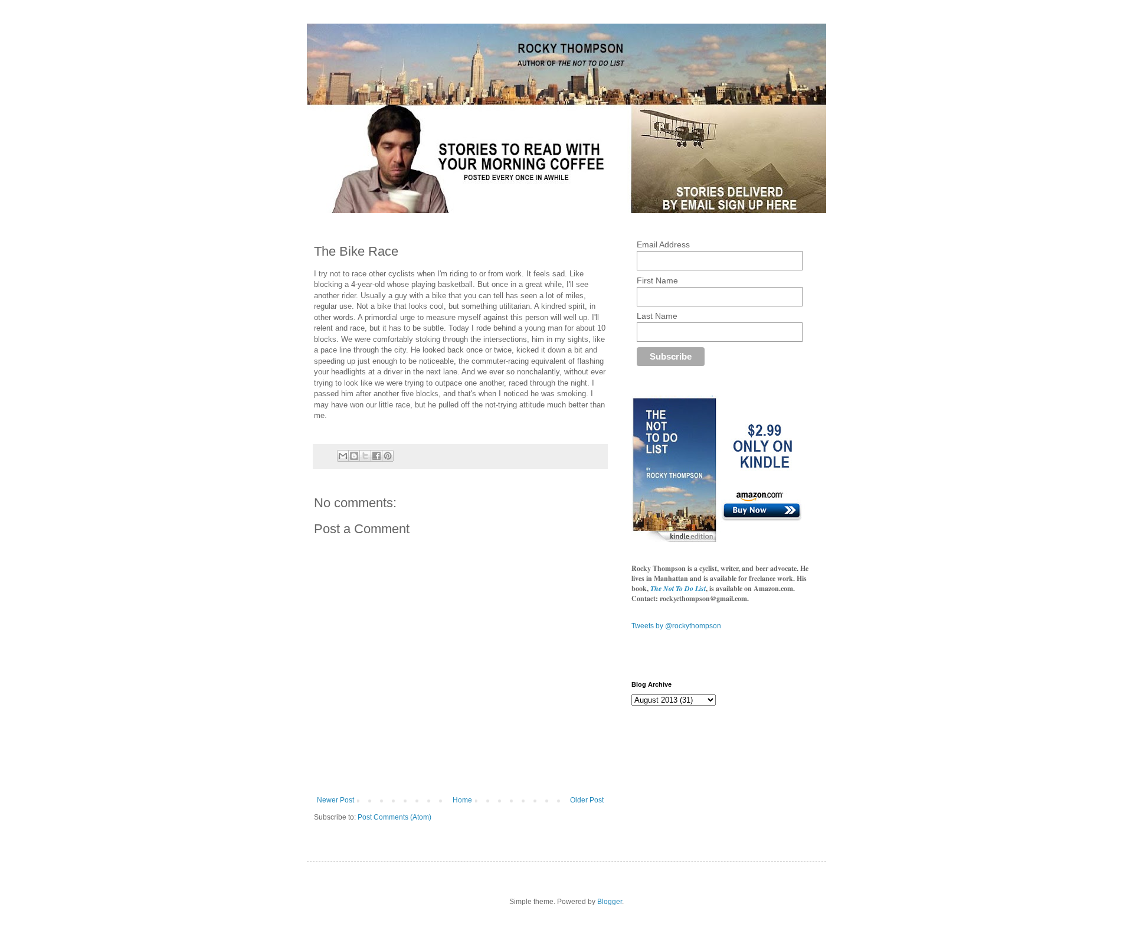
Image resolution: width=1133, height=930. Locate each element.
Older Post (587, 800)
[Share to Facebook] (376, 456)
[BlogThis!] (354, 456)
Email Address (663, 244)
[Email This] (343, 456)
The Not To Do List (678, 588)
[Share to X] (365, 456)
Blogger (609, 902)
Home (462, 800)
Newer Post (335, 800)
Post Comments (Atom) (394, 817)
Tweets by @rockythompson (676, 626)
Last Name (657, 316)
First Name (657, 280)
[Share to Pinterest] (388, 456)
